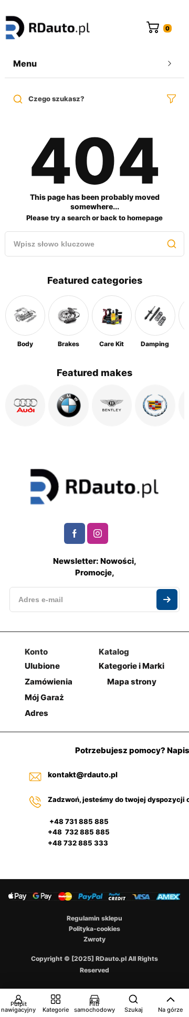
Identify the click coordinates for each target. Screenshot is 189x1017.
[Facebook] (74, 533)
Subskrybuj (166, 599)
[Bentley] (111, 405)
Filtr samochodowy (94, 1006)
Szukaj (133, 1009)
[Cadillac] (154, 405)
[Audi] (25, 405)
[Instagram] (97, 533)
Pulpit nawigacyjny (18, 1006)
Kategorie (56, 1009)
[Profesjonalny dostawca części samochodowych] (48, 28)
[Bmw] (68, 405)
